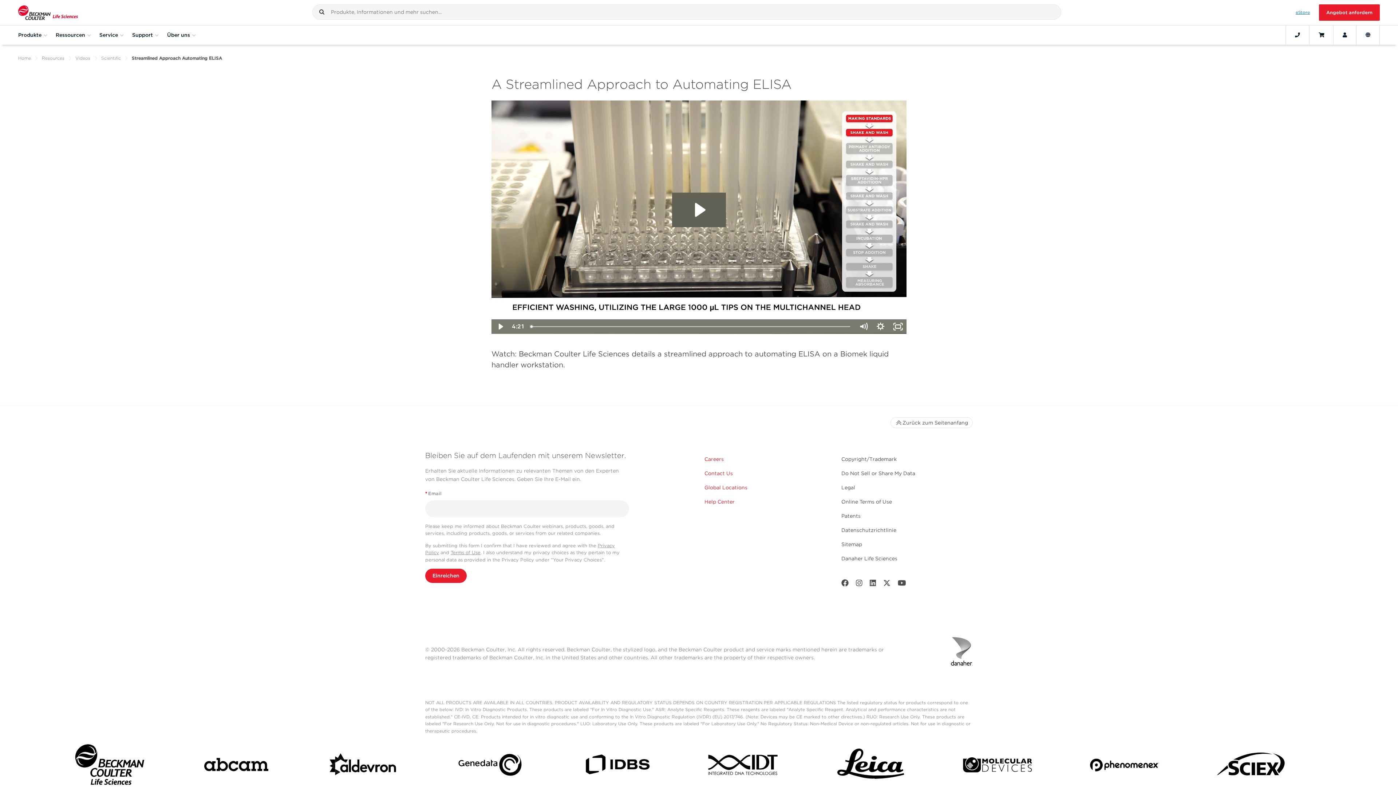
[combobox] (687, 12)
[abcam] (236, 766)
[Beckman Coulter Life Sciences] (48, 12)
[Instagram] (859, 584)
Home (24, 58)
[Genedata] (490, 766)
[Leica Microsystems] (871, 766)
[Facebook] (845, 584)
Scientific (111, 58)
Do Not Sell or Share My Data (878, 473)
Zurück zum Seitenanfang (935, 423)
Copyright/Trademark (869, 459)
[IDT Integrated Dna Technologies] (744, 766)
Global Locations (725, 487)
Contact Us (718, 473)
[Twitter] (886, 584)
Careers (714, 459)
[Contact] (1297, 34)
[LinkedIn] (873, 584)
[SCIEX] (1251, 766)
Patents (851, 516)
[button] (321, 12)
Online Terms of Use (866, 502)
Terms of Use (466, 552)
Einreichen (446, 576)
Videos (82, 58)
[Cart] (1321, 34)
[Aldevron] (363, 766)
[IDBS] (617, 766)
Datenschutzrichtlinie (868, 530)
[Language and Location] (1367, 34)
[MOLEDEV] (997, 766)
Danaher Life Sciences (869, 558)
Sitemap (851, 544)
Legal (848, 487)
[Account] (1345, 34)
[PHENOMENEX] (1125, 766)
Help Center (719, 502)
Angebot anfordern (1349, 12)
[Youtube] (902, 584)
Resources (53, 58)
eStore (1303, 12)
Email (433, 493)
